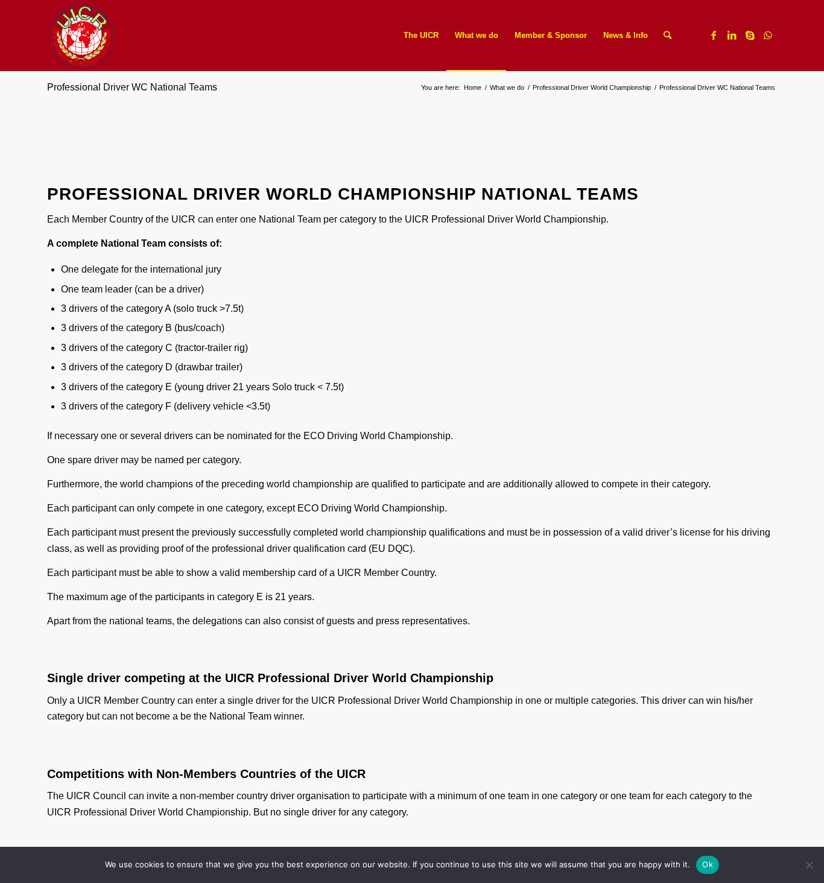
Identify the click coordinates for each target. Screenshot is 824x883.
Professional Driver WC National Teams (132, 87)
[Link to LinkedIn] (732, 35)
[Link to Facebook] (714, 35)
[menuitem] (421, 36)
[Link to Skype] (750, 35)
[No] (809, 865)
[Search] (667, 36)
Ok (707, 864)
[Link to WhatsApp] (768, 35)
